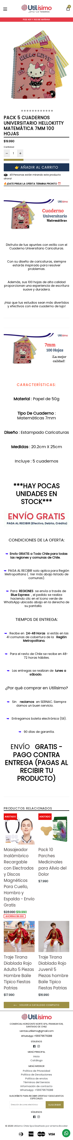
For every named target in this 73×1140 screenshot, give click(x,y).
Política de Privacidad (36, 1071)
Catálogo (36, 1060)
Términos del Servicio (36, 1082)
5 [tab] (30, 111)
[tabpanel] (36, 67)
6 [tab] (33, 111)
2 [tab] (22, 111)
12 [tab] (49, 111)
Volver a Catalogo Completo (39, 1005)
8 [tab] (38, 111)
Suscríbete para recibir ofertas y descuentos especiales (36, 1097)
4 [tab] (27, 111)
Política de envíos (36, 1078)
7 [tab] (35, 111)
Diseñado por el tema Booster (51, 1126)
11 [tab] (46, 111)
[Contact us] (66, 1133)
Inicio (36, 1056)
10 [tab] (44, 111)
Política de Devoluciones (36, 1074)
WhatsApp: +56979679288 (36, 1090)
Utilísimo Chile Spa (24, 1126)
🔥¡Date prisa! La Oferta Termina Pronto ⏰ (32, 183)
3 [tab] (25, 111)
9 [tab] (41, 111)
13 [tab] (52, 111)
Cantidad (9, 147)
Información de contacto (36, 1086)
